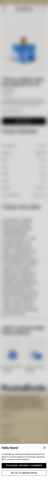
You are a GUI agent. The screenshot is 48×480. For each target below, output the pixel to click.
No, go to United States (24, 473)
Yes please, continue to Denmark (24, 465)
